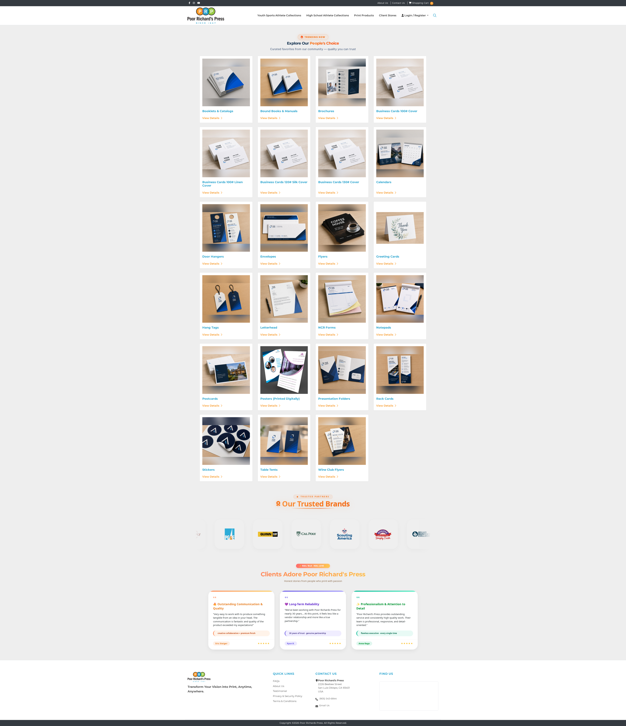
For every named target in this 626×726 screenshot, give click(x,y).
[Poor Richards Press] (205, 16)
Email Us (324, 705)
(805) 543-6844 (328, 698)
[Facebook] (189, 2)
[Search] (435, 15)
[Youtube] (198, 2)
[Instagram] (194, 2)
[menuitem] (279, 15)
